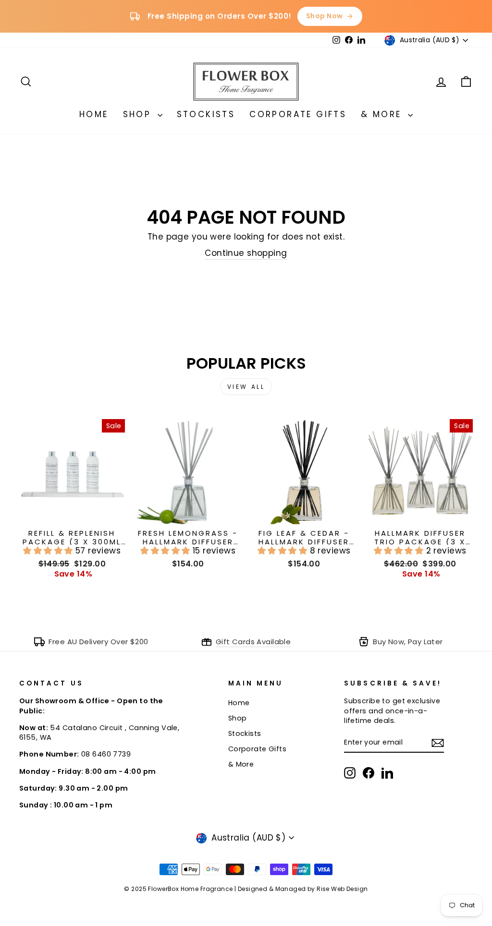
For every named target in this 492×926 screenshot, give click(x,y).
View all (246, 387)
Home (94, 114)
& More (383, 114)
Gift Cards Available (253, 642)
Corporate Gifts (297, 114)
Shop (139, 114)
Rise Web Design (342, 889)
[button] (49, 550)
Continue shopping (246, 253)
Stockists (206, 114)
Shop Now (324, 16)
